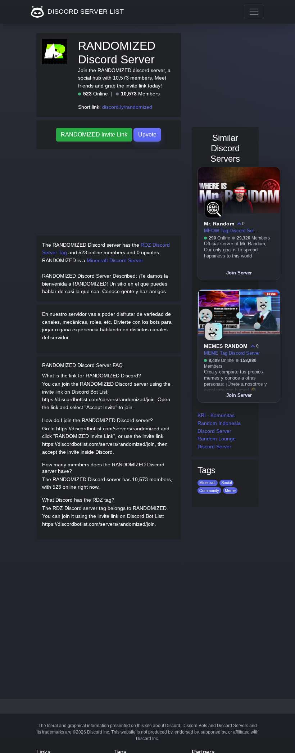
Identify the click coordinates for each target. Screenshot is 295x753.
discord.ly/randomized (127, 107)
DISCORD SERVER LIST (85, 11)
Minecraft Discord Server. (115, 260)
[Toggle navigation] (254, 12)
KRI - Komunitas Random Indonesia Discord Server (219, 423)
